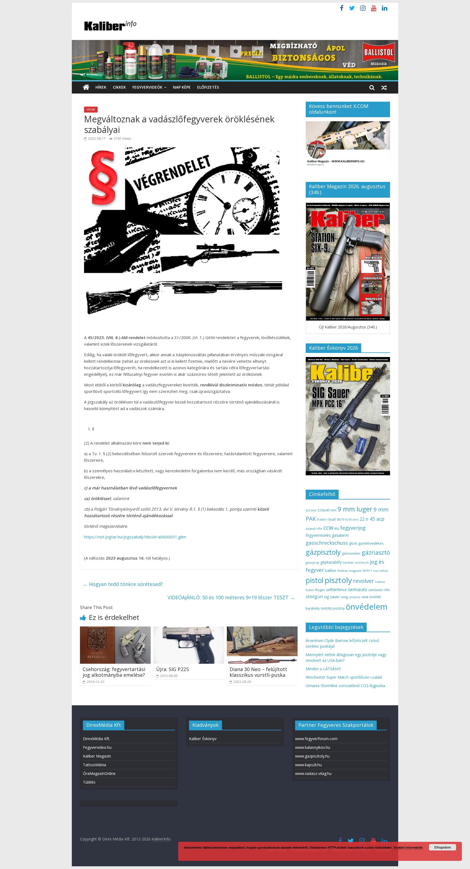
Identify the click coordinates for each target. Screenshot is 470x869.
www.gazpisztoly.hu (312, 756)
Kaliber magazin (350, 571)
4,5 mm (311, 510)
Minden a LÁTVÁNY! (323, 668)
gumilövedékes (371, 543)
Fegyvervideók (147, 87)
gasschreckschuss (327, 542)
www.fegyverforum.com (316, 738)
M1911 (367, 571)
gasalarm (340, 535)
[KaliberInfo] (86, 87)
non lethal (380, 571)
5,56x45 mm (327, 510)
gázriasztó (376, 552)
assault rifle (314, 528)
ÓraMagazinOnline (99, 773)
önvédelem (367, 606)
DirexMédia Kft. (96, 738)
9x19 (340, 519)
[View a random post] (384, 87)
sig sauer (332, 596)
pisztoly (338, 580)
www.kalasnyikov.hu (312, 747)
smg (344, 596)
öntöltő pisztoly (333, 608)
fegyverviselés (318, 535)
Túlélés (89, 782)
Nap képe (182, 87)
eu (336, 528)
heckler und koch (356, 562)
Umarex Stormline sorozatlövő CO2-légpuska (345, 685)
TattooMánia (94, 764)
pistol (315, 580)
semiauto (357, 589)
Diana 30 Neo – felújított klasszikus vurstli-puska (258, 672)
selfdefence (336, 589)
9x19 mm (351, 519)
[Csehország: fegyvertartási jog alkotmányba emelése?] (115, 630)
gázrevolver (351, 553)
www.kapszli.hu (308, 764)
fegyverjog (353, 527)
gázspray (312, 562)
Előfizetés (208, 87)
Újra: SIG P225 (172, 669)
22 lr (364, 519)
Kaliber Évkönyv (203, 738)
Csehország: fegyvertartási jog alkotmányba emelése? (114, 672)
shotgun (314, 597)
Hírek (100, 87)
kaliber (330, 570)
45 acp (377, 519)
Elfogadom (442, 847)
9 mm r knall (326, 519)
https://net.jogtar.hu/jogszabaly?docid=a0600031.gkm (135, 536)
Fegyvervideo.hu (97, 747)
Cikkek (119, 87)
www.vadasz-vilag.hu (313, 773)
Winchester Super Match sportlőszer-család (344, 677)
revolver (363, 581)
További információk (408, 847)
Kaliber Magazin (97, 756)
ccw (328, 527)
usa (364, 596)
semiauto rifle (379, 590)
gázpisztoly (323, 552)
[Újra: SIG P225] (188, 630)
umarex (354, 597)
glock (353, 543)
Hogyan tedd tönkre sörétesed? (123, 584)
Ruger (320, 589)
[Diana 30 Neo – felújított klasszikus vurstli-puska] (262, 630)
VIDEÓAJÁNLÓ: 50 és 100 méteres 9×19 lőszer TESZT (231, 597)
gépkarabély (331, 562)
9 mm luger (355, 508)
